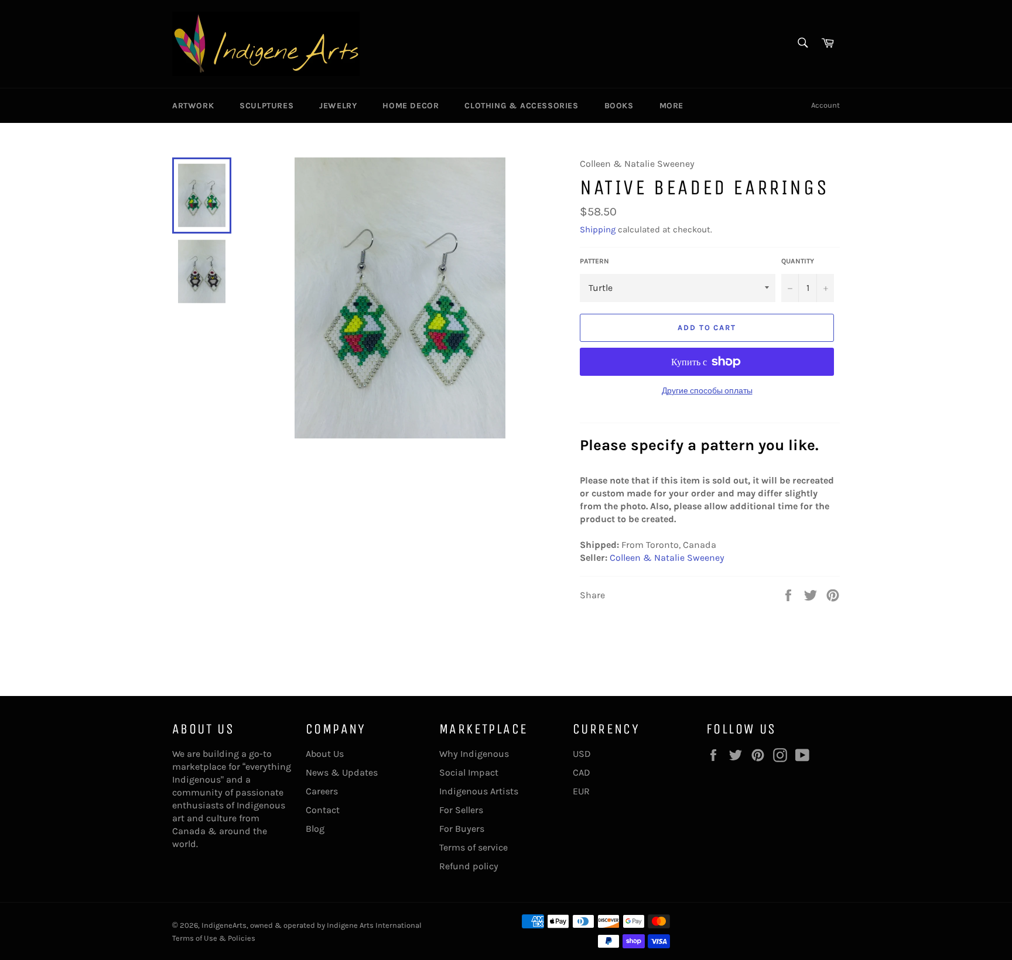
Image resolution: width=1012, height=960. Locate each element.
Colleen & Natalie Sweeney (667, 557)
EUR (581, 791)
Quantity (797, 261)
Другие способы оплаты (707, 391)
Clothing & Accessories (521, 106)
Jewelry (338, 106)
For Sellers (461, 809)
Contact (323, 809)
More (671, 106)
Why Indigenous (474, 753)
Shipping (598, 229)
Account (825, 105)
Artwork (193, 106)
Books (619, 106)
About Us (325, 753)
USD (582, 753)
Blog (315, 828)
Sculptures (266, 106)
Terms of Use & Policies (213, 938)
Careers (322, 791)
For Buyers (461, 828)
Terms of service (473, 847)
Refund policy (468, 866)
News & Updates (342, 772)
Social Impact (468, 772)
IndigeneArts (224, 925)
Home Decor (410, 106)
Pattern (594, 261)
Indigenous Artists (478, 791)
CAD (581, 772)
